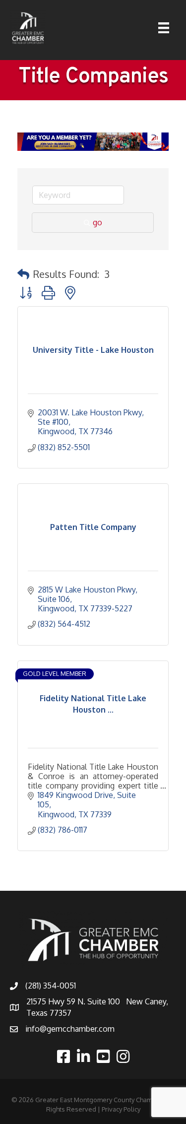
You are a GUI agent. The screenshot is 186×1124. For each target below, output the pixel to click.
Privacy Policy (121, 1109)
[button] (23, 274)
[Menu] (163, 27)
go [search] (97, 222)
